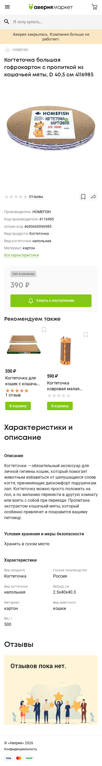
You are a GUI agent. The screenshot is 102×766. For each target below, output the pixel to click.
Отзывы (36, 196)
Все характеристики (21, 255)
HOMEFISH (20, 50)
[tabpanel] (51, 130)
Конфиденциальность (20, 749)
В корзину (18, 406)
